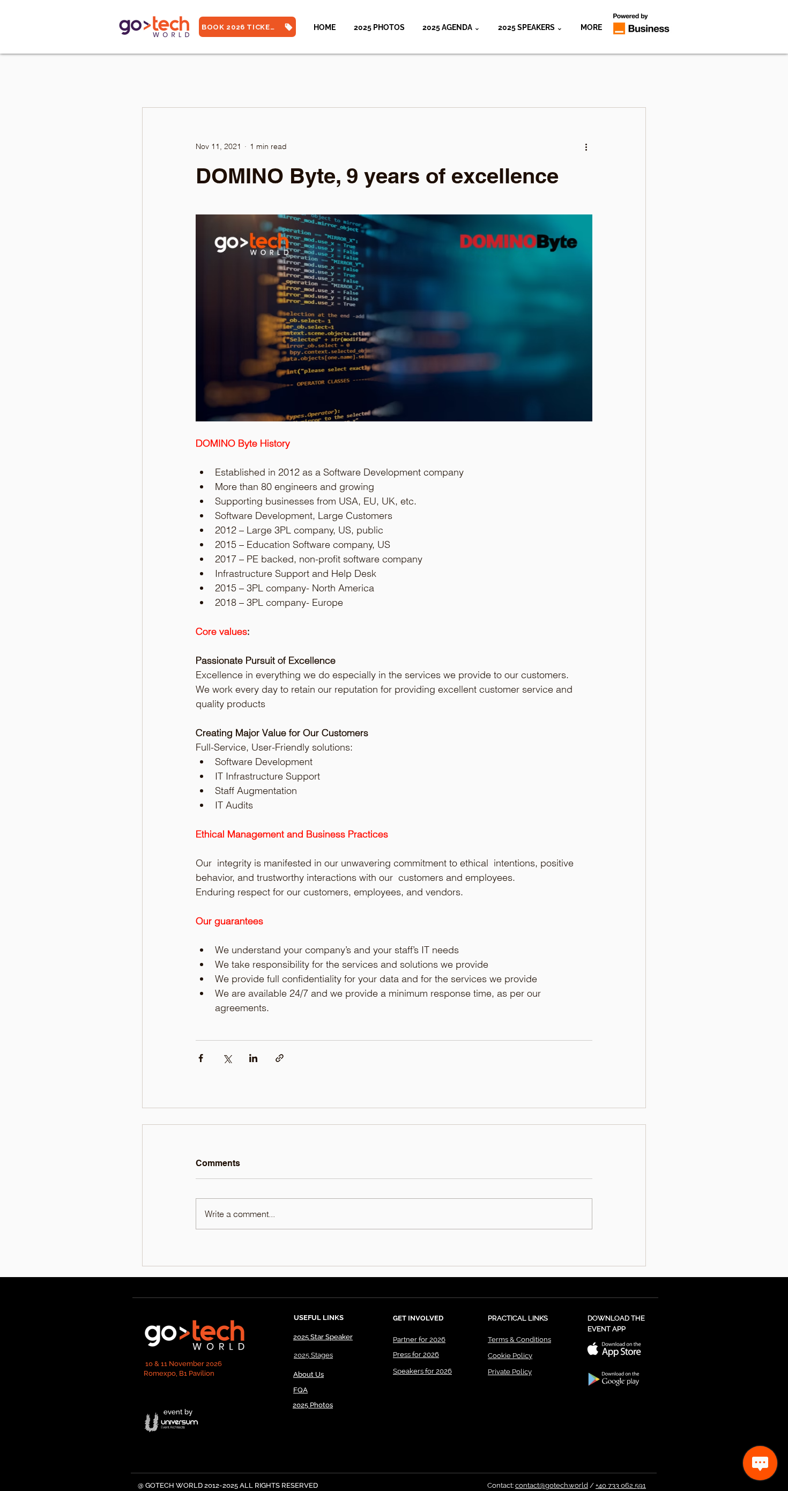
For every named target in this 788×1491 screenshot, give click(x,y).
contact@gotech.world (551, 1485)
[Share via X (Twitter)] (227, 1058)
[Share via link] (279, 1058)
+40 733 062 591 (621, 1485)
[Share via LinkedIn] (253, 1058)
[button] (530, 27)
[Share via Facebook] (201, 1058)
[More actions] (585, 146)
